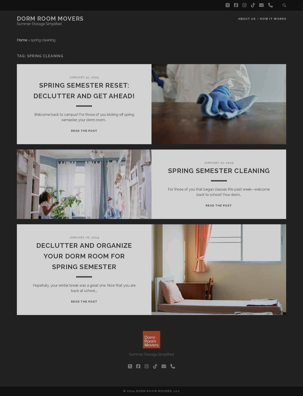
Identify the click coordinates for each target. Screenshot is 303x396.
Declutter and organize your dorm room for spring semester (84, 256)
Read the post (84, 130)
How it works (273, 18)
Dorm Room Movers (50, 18)
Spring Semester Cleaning (219, 171)
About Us (247, 18)
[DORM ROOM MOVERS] (151, 346)
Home (22, 40)
